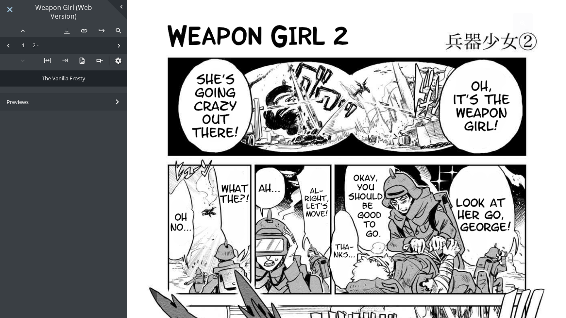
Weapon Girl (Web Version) (63, 12)
